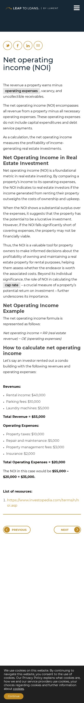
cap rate (11, 285)
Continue (13, 696)
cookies (18, 689)
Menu (77, 7)
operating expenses (21, 91)
